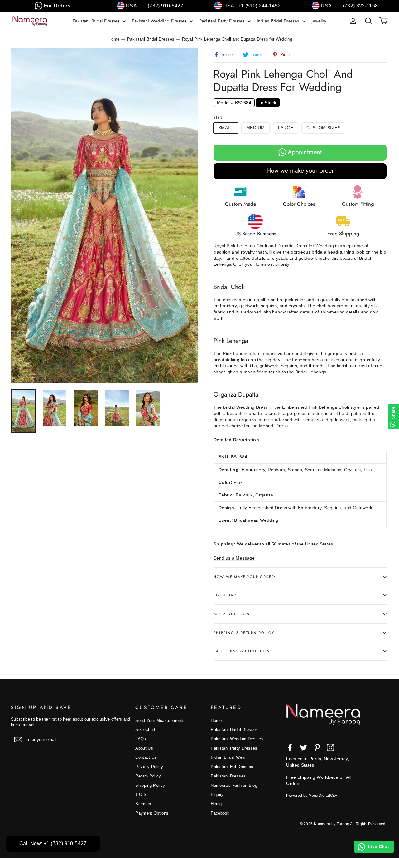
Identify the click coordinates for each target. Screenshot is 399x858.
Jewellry (318, 20)
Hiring (216, 803)
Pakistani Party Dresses (222, 20)
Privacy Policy (149, 766)
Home (113, 39)
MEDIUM (255, 127)
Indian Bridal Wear (228, 757)
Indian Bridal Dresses (278, 20)
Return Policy (148, 776)
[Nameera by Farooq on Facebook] (290, 747)
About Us (144, 748)
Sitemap (143, 803)
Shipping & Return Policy (244, 632)
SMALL (225, 127)
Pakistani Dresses (228, 776)
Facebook (220, 813)
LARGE (285, 127)
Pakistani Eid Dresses (232, 766)
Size (218, 118)
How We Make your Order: (245, 576)
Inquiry (217, 794)
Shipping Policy (150, 785)
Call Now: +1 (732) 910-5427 (53, 843)
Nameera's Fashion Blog (234, 785)
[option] (104, 215)
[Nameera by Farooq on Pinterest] (317, 747)
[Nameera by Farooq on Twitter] (303, 747)
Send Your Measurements (160, 720)
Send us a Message (234, 557)
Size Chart (226, 595)
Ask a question (232, 613)
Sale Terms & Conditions (243, 650)
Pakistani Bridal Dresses (97, 20)
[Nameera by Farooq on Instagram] (330, 747)
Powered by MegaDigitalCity (311, 795)
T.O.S (141, 794)
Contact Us (146, 757)
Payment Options (151, 813)
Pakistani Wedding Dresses (160, 20)
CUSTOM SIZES (323, 127)
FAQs (140, 739)
